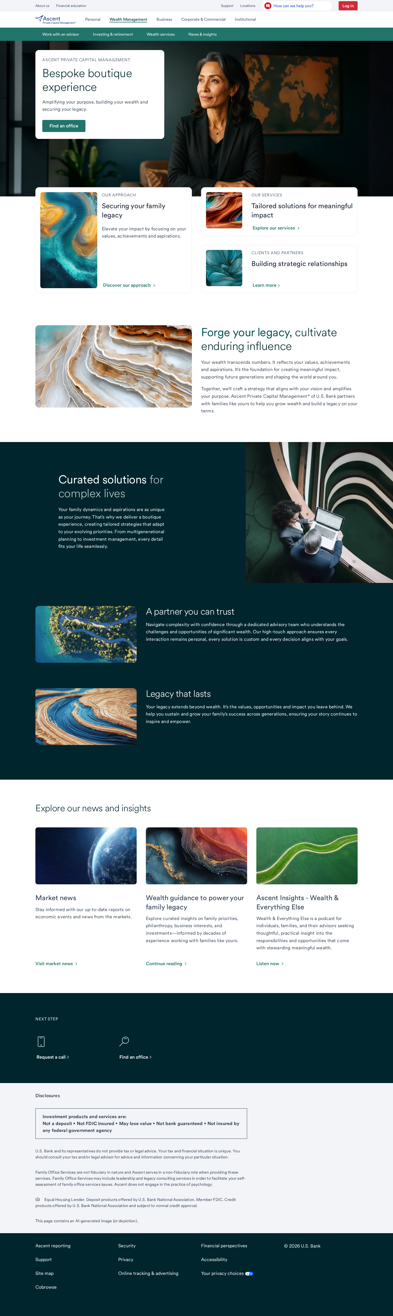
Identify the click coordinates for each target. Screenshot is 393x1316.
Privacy (125, 1259)
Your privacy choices (223, 1273)
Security (127, 1245)
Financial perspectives (224, 1245)
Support (227, 6)
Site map (44, 1273)
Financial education (71, 6)
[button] (348, 5)
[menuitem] (55, 19)
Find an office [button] (63, 126)
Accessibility (214, 1259)
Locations (247, 6)
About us (42, 6)
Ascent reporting (52, 1245)
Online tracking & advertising (148, 1273)
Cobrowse (46, 1287)
